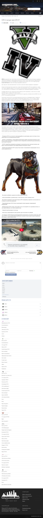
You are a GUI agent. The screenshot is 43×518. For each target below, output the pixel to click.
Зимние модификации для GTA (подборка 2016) (13, 253)
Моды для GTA (5, 508)
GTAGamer (4, 296)
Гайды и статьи (25, 497)
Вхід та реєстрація (19, 8)
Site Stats (16, 511)
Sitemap (11, 511)
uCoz (8, 511)
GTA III (3, 292)
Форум (23, 501)
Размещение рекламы (26, 508)
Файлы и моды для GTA (26, 494)
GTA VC (3, 290)
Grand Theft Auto (5, 294)
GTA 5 (3, 79)
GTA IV (3, 287)
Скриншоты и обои (25, 499)
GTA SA (3, 289)
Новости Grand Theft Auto (27, 496)
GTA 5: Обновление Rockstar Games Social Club (30, 253)
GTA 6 (3, 283)
